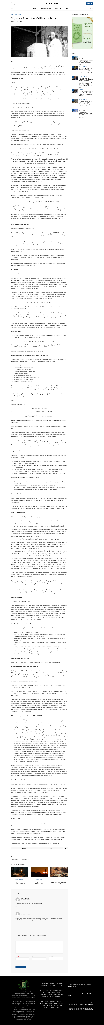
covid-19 (45, 987)
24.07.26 (80, 106)
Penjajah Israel (53, 1000)
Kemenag (43, 994)
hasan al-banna (15, 859)
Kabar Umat (81, 89)
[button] (92, 8)
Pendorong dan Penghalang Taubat (58, 883)
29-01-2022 (13, 21)
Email (34, 956)
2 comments (19, 21)
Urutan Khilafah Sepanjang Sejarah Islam (82, 999)
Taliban (60, 1005)
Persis (60, 1000)
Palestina (44, 1000)
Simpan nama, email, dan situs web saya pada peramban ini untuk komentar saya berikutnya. (37, 963)
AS (61, 985)
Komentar (17, 940)
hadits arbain (55, 989)
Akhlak (37, 879)
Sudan (56, 1003)
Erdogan (43, 989)
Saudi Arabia (49, 1003)
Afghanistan (45, 983)
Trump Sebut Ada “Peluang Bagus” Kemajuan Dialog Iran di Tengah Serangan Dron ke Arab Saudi (86, 113)
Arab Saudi (44, 985)
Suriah (61, 1003)
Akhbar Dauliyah (83, 56)
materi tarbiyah (44, 996)
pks (42, 1001)
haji (62, 989)
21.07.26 (80, 74)
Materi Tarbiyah (46, 8)
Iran (54, 992)
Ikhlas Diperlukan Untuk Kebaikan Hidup (39, 882)
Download (58, 8)
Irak (49, 992)
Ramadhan (59, 1001)
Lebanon (50, 994)
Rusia (42, 1003)
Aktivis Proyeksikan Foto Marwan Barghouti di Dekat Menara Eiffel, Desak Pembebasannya (85, 70)
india (45, 992)
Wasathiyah (21, 879)
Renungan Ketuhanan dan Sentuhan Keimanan (20, 882)
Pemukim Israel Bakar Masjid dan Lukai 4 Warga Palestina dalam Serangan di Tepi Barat (86, 60)
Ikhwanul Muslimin (58, 990)
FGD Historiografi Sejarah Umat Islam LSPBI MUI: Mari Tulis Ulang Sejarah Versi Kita (86, 93)
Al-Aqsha (53, 983)
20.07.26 (80, 64)
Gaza (48, 989)
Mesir (52, 996)
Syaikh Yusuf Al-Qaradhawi (48, 1005)
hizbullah (49, 990)
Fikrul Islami (18, 14)
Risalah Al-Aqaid (25, 859)
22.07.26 (80, 97)
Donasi (67, 8)
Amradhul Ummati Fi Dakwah (84, 990)
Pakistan (60, 998)
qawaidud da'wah (50, 1001)
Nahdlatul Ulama (50, 998)
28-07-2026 (81, 117)
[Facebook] (12, 3)
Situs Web (51, 956)
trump (46, 1007)
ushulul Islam (48, 1009)
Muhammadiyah (60, 996)
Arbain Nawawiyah (54, 985)
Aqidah (12, 14)
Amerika (60, 983)
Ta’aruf (35, 8)
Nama (17, 956)
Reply (16, 906)
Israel (59, 992)
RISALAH (52, 3)
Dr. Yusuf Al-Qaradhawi (55, 987)
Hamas (42, 990)
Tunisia (52, 1007)
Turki (58, 1007)
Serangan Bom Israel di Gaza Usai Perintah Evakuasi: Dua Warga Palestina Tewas (85, 103)
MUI (43, 998)
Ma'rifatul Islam (59, 994)
